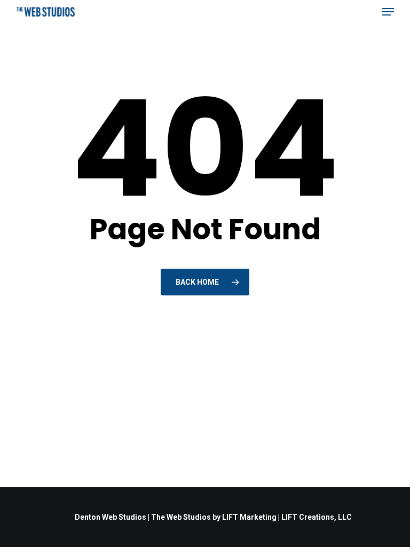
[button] (388, 11)
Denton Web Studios (110, 517)
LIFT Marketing (249, 517)
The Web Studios (181, 517)
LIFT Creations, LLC (316, 517)
